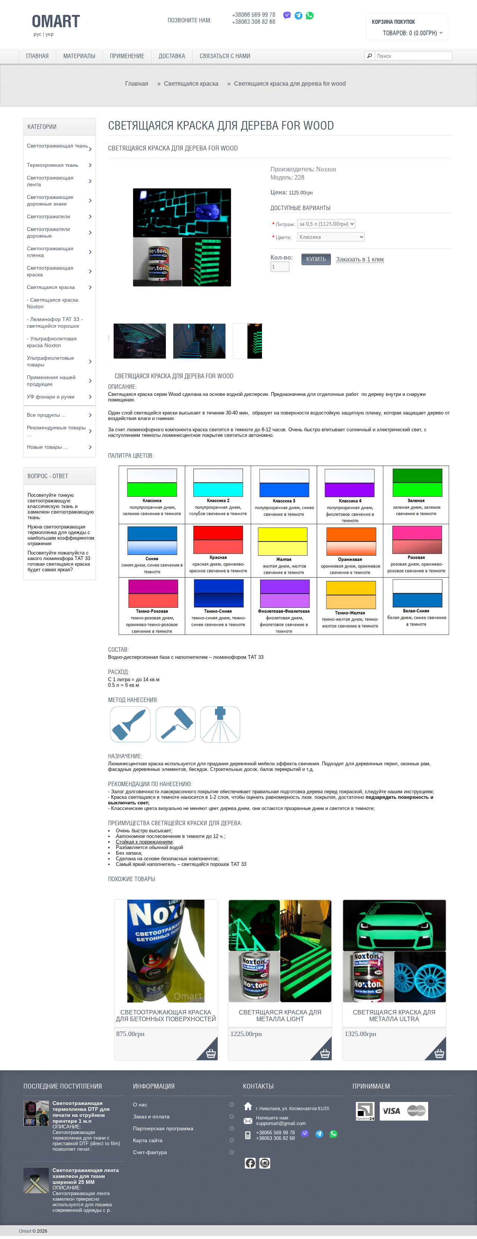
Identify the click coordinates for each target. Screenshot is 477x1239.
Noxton (326, 169)
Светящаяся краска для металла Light (280, 1015)
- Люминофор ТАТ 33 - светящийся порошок (55, 322)
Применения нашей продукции (51, 380)
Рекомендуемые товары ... (56, 431)
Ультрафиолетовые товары (50, 361)
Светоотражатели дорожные (48, 232)
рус (37, 34)
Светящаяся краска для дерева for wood (290, 83)
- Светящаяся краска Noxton (52, 303)
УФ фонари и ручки (51, 397)
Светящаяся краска (191, 83)
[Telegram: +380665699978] (298, 15)
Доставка (172, 56)
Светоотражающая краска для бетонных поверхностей (166, 1015)
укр (49, 34)
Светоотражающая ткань (57, 146)
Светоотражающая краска (50, 271)
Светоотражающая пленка (50, 251)
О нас (140, 1105)
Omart (25, 1231)
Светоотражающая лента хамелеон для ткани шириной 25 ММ (86, 1176)
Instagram (264, 1163)
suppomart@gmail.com (281, 1123)
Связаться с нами (225, 56)
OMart (56, 21)
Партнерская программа (163, 1128)
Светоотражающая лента (50, 181)
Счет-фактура (150, 1152)
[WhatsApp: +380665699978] (310, 15)
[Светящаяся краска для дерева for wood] (182, 309)
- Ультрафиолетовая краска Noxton (52, 342)
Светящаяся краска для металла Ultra (394, 1015)
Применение (127, 56)
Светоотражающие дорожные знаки (50, 200)
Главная (37, 56)
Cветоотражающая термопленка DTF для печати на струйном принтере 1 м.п (81, 1112)
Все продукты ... (46, 415)
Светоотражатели (49, 216)
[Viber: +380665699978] (287, 15)
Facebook (250, 1163)
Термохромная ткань (53, 165)
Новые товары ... (47, 447)
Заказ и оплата (151, 1116)
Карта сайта (147, 1140)
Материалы (79, 56)
